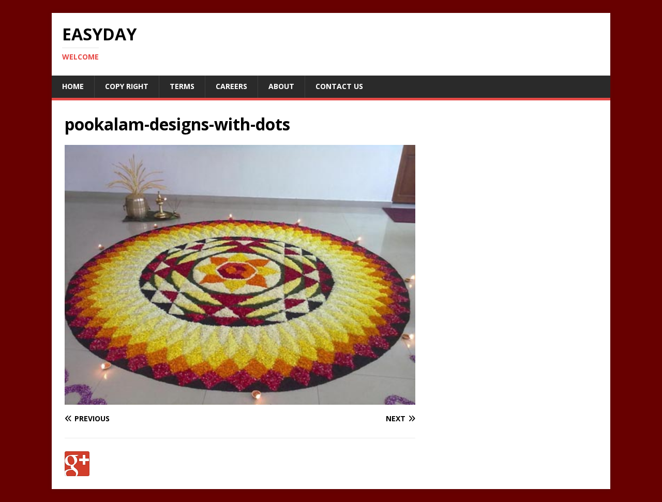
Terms (182, 86)
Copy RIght (126, 86)
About (281, 86)
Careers (231, 86)
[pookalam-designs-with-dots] (240, 399)
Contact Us (339, 86)
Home (73, 86)
